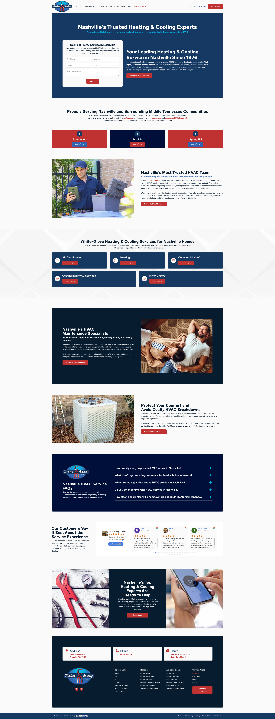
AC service (136, 65)
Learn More (79, 144)
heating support (148, 65)
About (78, 6)
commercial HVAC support (176, 118)
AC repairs (128, 118)
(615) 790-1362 (127, 654)
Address (75, 650)
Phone (124, 650)
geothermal (156, 118)
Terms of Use (217, 716)
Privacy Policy (206, 716)
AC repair (78, 497)
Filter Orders (126, 6)
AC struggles (155, 180)
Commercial (103, 6)
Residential (89, 6)
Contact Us (215, 6)
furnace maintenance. (93, 497)
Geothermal (114, 6)
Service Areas (138, 6)
